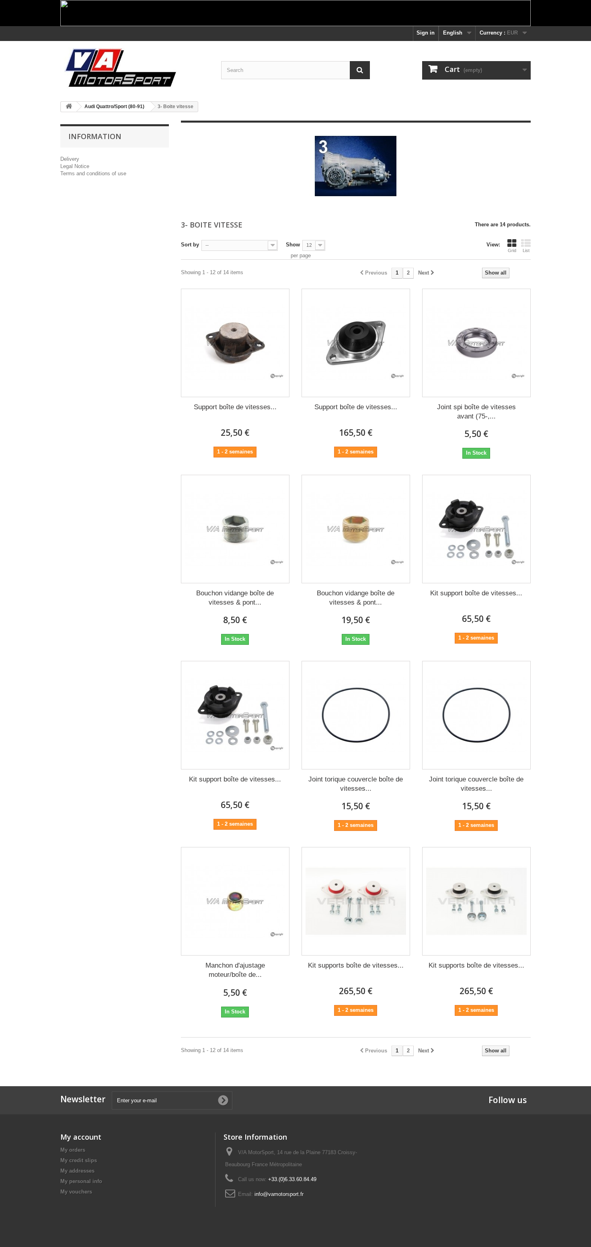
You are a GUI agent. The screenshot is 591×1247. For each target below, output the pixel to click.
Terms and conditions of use (93, 173)
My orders (72, 1150)
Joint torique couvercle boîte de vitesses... (355, 783)
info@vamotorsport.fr (279, 1194)
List (526, 250)
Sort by (190, 245)
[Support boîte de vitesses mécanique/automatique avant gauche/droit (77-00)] (235, 343)
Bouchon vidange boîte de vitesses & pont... (235, 597)
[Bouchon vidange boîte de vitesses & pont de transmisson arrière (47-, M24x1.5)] (235, 529)
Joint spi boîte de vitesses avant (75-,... (476, 411)
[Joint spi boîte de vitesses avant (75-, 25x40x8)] (476, 343)
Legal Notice (74, 166)
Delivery (69, 159)
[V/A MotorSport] (134, 68)
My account (80, 1137)
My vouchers (76, 1192)
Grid (512, 250)
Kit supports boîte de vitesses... (356, 965)
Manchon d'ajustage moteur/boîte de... (235, 970)
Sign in (426, 33)
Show (293, 245)
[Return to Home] (68, 107)
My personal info (81, 1181)
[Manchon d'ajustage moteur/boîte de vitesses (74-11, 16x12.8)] (235, 901)
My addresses (77, 1171)
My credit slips (78, 1160)
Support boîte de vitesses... (235, 407)
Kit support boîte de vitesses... (476, 593)
